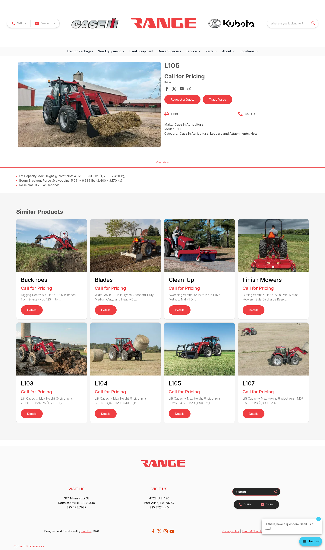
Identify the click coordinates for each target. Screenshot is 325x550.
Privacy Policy (230, 531)
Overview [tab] (162, 162)
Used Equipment (141, 51)
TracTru (86, 531)
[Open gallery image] (89, 104)
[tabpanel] (89, 105)
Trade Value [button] (217, 99)
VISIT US (76, 489)
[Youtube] (171, 531)
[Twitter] (159, 531)
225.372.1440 (159, 507)
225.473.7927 (76, 507)
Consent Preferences (29, 546)
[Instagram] (165, 531)
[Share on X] (174, 88)
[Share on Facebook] (166, 88)
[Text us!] (310, 542)
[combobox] (292, 23)
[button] (18, 23)
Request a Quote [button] (182, 99)
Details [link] (31, 310)
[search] (313, 23)
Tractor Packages (80, 51)
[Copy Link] (189, 88)
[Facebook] (153, 531)
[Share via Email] (181, 88)
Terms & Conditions (254, 531)
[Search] (276, 491)
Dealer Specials (169, 51)
